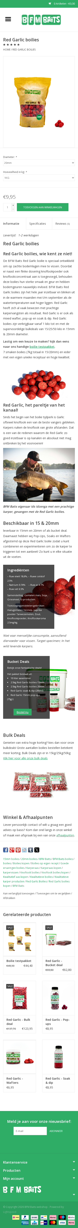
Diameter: (10, 157)
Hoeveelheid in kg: (15, 172)
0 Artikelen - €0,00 (64, 3)
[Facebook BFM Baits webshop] (35, 1143)
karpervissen (10, 872)
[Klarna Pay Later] (71, 1222)
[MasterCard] (52, 1222)
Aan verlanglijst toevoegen (19, 893)
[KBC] (33, 1222)
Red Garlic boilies (24, 49)
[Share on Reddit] (24, 849)
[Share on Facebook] (5, 849)
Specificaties (37, 224)
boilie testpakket (42, 347)
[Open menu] (8, 19)
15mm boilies (11, 859)
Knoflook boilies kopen (55, 872)
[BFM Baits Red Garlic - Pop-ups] (58, 998)
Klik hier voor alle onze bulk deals (25, 758)
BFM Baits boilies (63, 859)
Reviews (62, 224)
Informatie (11, 224)
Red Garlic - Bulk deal (18, 1022)
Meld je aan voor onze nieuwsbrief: (39, 1121)
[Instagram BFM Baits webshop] (43, 1143)
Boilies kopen (21, 863)
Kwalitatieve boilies (41, 877)
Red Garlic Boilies (36, 881)
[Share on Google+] (11, 849)
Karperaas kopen (51, 868)
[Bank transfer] (34, 1217)
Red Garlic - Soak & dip (58, 1080)
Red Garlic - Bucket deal (54, 963)
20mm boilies (29, 859)
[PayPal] (24, 1217)
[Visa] (62, 1222)
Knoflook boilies (30, 872)
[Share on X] (36, 849)
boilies (7, 863)
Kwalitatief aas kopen (15, 877)
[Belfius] (70, 1217)
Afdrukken (9, 898)
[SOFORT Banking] (52, 1217)
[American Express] (24, 1222)
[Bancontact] (43, 1217)
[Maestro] (61, 1217)
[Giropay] (43, 1222)
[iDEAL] (15, 1217)
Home (6, 49)
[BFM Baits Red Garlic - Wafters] (19, 1057)
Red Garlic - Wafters (14, 1080)
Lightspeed (9, 1212)
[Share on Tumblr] (30, 849)
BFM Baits (45, 859)
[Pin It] (18, 849)
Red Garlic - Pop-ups (58, 1022)
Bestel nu (22, 712)
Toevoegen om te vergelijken (53, 893)
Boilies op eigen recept (44, 863)
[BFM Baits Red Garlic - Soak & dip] (58, 1057)
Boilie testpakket (18, 961)
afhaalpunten (65, 835)
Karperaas (32, 868)
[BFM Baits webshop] (47, 19)
